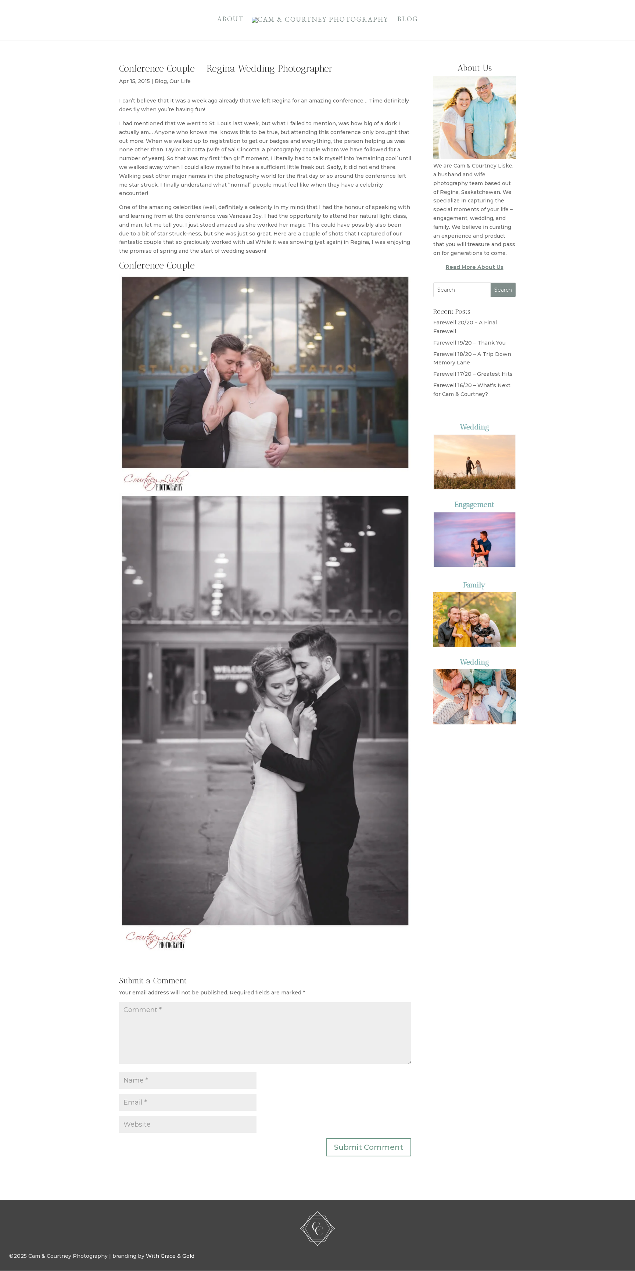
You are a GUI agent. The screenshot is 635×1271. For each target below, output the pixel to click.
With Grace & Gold (170, 1256)
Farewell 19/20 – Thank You (469, 342)
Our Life (180, 81)
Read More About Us (474, 267)
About (230, 20)
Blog (407, 20)
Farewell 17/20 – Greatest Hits (473, 374)
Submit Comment (368, 1147)
